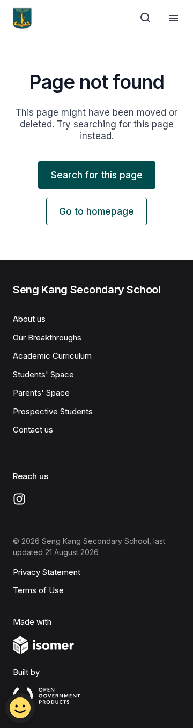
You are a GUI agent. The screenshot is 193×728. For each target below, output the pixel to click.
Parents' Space (41, 393)
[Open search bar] (146, 18)
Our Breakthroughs (47, 337)
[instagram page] (19, 498)
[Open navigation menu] (174, 18)
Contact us (33, 429)
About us (29, 319)
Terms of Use (38, 590)
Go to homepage (96, 211)
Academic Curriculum (52, 356)
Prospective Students (53, 411)
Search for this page (97, 175)
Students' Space (43, 374)
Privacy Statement (46, 572)
